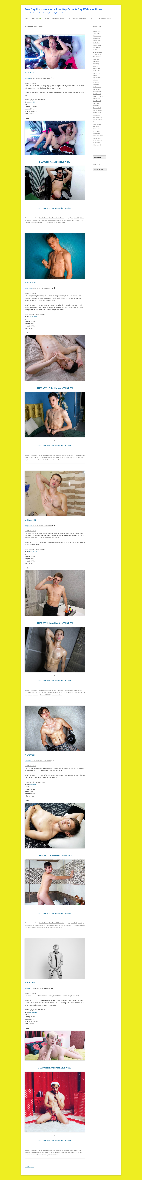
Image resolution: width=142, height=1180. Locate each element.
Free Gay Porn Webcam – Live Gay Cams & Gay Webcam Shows (63, 9)
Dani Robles (96, 47)
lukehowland (97, 145)
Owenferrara (96, 143)
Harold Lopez (97, 45)
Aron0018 (29, 72)
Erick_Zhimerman (98, 136)
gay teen (41, 457)
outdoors (57, 1152)
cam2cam (38, 220)
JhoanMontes (97, 124)
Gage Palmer (96, 57)
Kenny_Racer (97, 138)
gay (37, 457)
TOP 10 (92, 18)
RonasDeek (30, 982)
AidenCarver (31, 282)
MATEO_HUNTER (98, 96)
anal (72, 218)
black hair (81, 455)
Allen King (96, 64)
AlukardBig (96, 105)
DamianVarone (97, 122)
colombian (51, 220)
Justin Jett (96, 59)
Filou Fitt (95, 80)
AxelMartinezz (97, 112)
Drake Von (96, 82)
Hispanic (65, 220)
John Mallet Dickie (60, 222)
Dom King (96, 84)
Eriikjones (96, 126)
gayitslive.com (58, 220)
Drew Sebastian (97, 52)
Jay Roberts (96, 73)
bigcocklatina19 (97, 119)
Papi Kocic (96, 61)
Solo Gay (30, 695)
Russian (80, 692)
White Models (50, 455)
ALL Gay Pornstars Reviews (77, 18)
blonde (30, 692)
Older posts (29, 1167)
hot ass (63, 457)
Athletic (82, 218)
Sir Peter (95, 50)
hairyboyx (96, 103)
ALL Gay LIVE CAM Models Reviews (55, 18)
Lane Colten (96, 38)
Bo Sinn (95, 66)
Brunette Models (43, 218)
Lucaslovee (96, 129)
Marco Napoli (97, 91)
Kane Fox (96, 75)
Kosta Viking (96, 43)
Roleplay (33, 222)
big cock (27, 220)
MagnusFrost (97, 108)
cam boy (32, 220)
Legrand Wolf (97, 40)
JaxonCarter (96, 131)
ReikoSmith (96, 98)
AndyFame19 (97, 101)
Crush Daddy (97, 54)
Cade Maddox (97, 77)
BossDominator (97, 140)
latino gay (77, 220)
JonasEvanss (96, 133)
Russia (73, 457)
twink (29, 460)
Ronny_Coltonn (97, 110)
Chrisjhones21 (97, 94)
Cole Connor (96, 33)
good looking (57, 457)
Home (26, 18)
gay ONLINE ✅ (36, 18)
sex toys (78, 457)
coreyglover (96, 115)
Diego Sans (96, 71)
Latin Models (60, 218)
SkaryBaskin (31, 519)
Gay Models (52, 218)
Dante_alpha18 (97, 117)
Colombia (44, 220)
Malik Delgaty (97, 87)
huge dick (71, 220)
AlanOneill (74, 690)
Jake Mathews (97, 36)
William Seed (96, 68)
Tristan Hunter (97, 31)
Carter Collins (97, 89)
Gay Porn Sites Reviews (105, 18)
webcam (38, 222)
